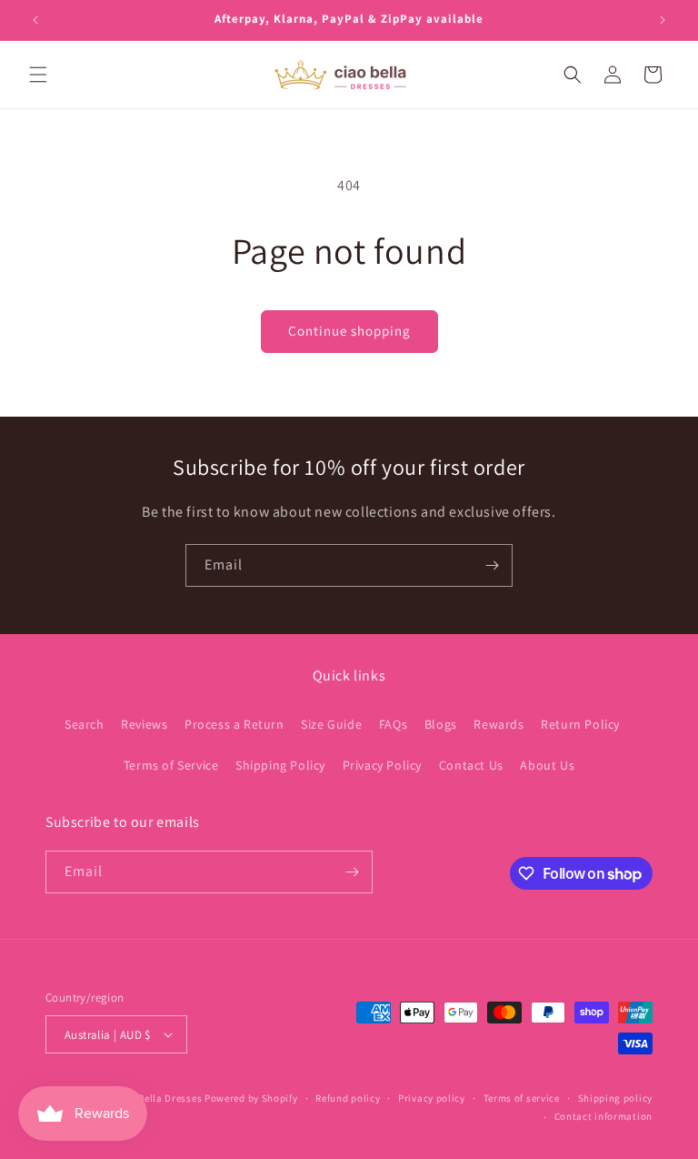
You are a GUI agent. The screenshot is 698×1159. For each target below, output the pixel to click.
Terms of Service (171, 765)
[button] (38, 75)
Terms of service (522, 1098)
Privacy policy (431, 1098)
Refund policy (347, 1098)
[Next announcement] (663, 20)
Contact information (603, 1116)
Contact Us (471, 765)
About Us (547, 765)
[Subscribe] (492, 565)
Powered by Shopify (251, 1098)
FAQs (393, 724)
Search (85, 724)
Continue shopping (349, 330)
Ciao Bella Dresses (159, 1098)
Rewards (499, 724)
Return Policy (580, 724)
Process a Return (234, 724)
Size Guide (331, 724)
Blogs (440, 724)
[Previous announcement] (35, 20)
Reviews (144, 724)
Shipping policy (615, 1098)
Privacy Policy (382, 765)
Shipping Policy (280, 765)
